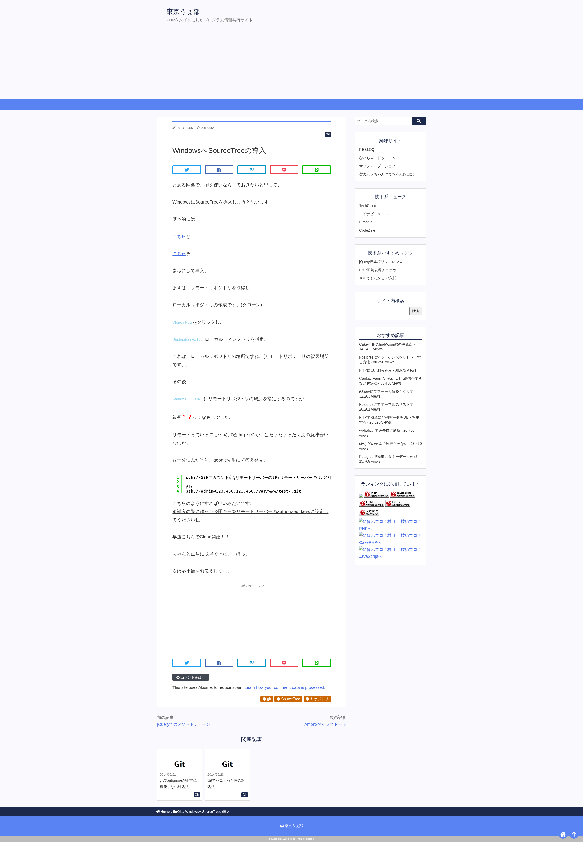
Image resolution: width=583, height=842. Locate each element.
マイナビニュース (373, 214)
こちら (179, 236)
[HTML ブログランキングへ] (371, 505)
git (268, 699)
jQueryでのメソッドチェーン (183, 724)
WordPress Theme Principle (298, 838)
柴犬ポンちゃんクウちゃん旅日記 (386, 174)
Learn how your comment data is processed (284, 687)
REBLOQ (366, 149)
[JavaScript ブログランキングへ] (402, 496)
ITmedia (365, 222)
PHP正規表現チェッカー (379, 270)
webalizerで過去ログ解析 (379, 430)
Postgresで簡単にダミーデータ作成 (388, 457)
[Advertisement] (291, 65)
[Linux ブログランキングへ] (397, 505)
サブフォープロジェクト (379, 166)
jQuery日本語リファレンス (381, 262)
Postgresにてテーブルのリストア (386, 404)
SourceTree (290, 699)
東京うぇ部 (183, 11)
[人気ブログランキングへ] (369, 514)
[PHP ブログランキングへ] (376, 496)
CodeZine (367, 230)
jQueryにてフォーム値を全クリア (386, 391)
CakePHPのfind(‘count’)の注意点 (386, 344)
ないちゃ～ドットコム (377, 158)
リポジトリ (319, 699)
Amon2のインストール (325, 724)
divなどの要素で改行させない (383, 444)
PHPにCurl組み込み (375, 370)
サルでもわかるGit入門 (377, 278)
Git (328, 134)
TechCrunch (369, 206)
